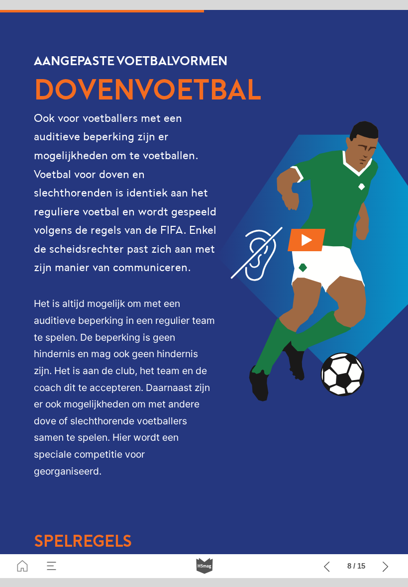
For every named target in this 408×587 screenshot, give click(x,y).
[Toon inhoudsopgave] (52, 566)
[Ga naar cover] (22, 566)
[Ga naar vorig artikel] (327, 566)
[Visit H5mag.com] (204, 566)
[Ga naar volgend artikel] (386, 566)
